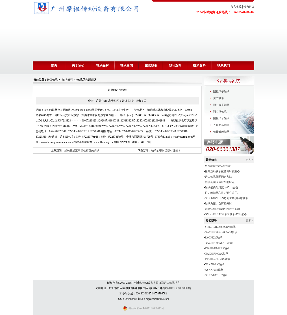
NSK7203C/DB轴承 (216, 275)
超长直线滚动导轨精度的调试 (81, 150)
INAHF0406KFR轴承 (217, 248)
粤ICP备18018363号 (179, 288)
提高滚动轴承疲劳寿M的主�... (223, 171)
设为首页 (249, 6)
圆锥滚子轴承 (221, 91)
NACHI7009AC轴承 (216, 253)
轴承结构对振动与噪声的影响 (222, 209)
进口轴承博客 (172, 282)
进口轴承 (52, 79)
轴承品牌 (102, 65)
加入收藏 (236, 6)
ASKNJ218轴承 (214, 269)
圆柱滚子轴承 (221, 118)
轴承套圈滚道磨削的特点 (220, 182)
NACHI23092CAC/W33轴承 (221, 232)
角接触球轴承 (221, 131)
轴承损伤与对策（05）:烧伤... (222, 187)
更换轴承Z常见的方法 (218, 166)
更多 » (249, 159)
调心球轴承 (220, 111)
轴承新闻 (126, 65)
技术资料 (199, 65)
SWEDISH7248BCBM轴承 (220, 226)
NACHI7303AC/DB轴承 (219, 243)
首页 (54, 65)
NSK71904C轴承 (214, 264)
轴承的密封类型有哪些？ (166, 150)
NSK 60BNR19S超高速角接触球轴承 (226, 198)
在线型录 (151, 65)
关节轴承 (218, 98)
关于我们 (78, 65)
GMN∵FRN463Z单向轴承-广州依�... (227, 214)
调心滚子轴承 (221, 104)
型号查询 (175, 65)
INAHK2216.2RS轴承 (217, 259)
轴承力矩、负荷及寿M (218, 203)
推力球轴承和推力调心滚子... (222, 192)
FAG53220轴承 (213, 237)
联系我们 (223, 65)
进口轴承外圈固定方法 (218, 176)
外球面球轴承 (221, 125)
